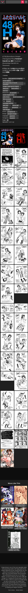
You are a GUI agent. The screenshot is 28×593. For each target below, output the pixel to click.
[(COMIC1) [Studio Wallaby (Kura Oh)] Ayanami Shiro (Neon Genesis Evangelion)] (14, 539)
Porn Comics (11, 590)
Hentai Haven (19, 590)
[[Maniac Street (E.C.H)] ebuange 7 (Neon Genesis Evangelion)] (20, 495)
